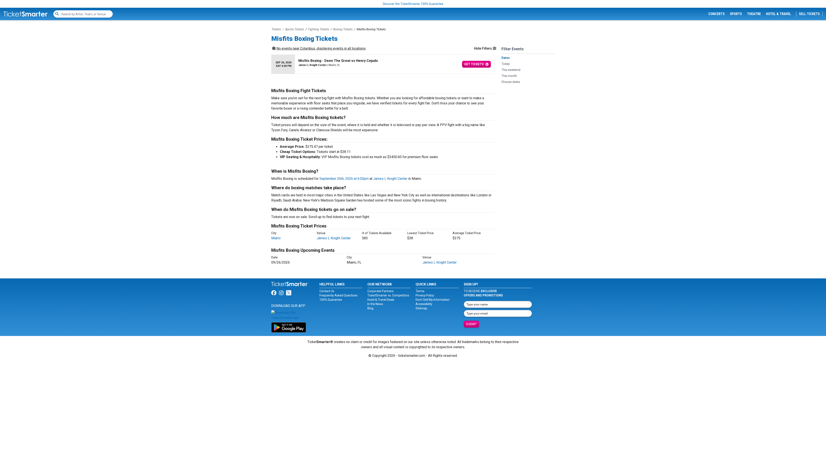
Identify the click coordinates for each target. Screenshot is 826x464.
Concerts (716, 14)
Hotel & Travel (778, 14)
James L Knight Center (390, 179)
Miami (275, 238)
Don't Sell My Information (433, 299)
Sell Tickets (809, 14)
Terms (420, 291)
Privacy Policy (425, 295)
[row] (383, 64)
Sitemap (421, 308)
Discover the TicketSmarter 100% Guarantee (413, 4)
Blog (370, 308)
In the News (375, 304)
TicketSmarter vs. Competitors (388, 295)
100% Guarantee (330, 299)
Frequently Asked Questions (338, 295)
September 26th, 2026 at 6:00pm (344, 179)
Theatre (754, 14)
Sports (736, 14)
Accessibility (424, 304)
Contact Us (326, 291)
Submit (471, 324)
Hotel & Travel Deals (380, 299)
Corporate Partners (380, 291)
